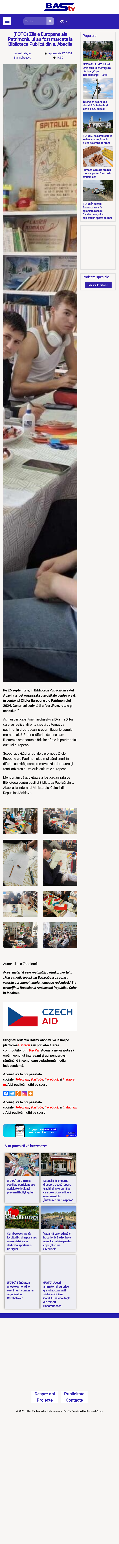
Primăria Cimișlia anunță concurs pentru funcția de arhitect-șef (97, 173)
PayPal (34, 1050)
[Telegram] (12, 1093)
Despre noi (45, 1395)
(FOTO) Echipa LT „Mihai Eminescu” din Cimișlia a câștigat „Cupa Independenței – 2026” (97, 70)
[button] (7, 21)
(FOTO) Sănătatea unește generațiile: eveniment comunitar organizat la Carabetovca (20, 1290)
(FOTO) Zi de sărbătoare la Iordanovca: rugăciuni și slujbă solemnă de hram (97, 139)
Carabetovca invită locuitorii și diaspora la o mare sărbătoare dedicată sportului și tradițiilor (22, 1241)
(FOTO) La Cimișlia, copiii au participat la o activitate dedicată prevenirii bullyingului (21, 1186)
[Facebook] (6, 1093)
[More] (30, 1093)
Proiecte (45, 1401)
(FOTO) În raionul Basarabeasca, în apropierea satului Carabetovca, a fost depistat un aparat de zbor (97, 210)
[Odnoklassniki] (18, 1093)
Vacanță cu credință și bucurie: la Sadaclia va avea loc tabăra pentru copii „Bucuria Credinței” (57, 1241)
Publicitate (74, 1395)
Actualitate (20, 53)
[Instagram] (24, 1093)
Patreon (24, 1045)
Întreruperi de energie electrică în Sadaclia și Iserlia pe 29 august (95, 105)
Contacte (74, 1401)
